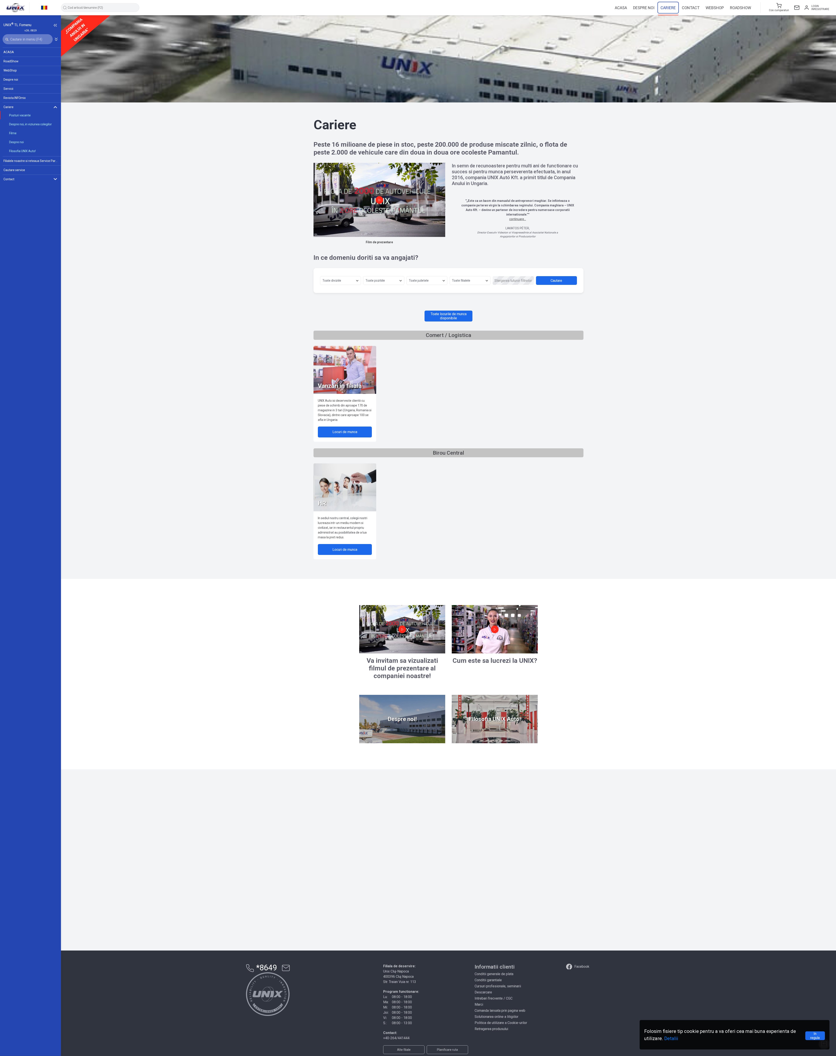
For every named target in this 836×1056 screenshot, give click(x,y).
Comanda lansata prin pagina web (500, 1010)
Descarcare (483, 992)
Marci (479, 1004)
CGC (509, 998)
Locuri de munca (344, 432)
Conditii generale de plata (494, 974)
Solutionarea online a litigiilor (496, 1017)
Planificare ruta (447, 1049)
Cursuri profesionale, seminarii (498, 986)
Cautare (556, 281)
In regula (815, 1036)
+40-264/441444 (396, 1038)
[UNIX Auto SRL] (268, 994)
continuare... (517, 219)
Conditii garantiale (488, 980)
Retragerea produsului (491, 1029)
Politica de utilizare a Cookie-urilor (501, 1023)
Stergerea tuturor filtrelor (513, 281)
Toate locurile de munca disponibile (449, 316)
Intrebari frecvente (489, 998)
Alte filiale (404, 1049)
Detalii (671, 1038)
